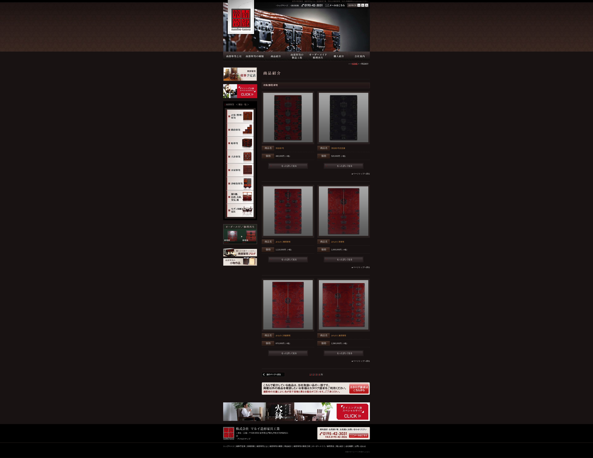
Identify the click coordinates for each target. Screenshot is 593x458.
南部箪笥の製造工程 (302, 446)
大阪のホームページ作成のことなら (357, 452)
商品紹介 (288, 446)
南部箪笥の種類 (275, 446)
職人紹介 (340, 446)
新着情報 (251, 446)
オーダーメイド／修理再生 (323, 446)
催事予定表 (240, 446)
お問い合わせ (360, 446)
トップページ (228, 446)
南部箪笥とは (262, 446)
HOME (354, 64)
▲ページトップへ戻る (360, 174)
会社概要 (349, 446)
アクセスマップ (243, 439)
